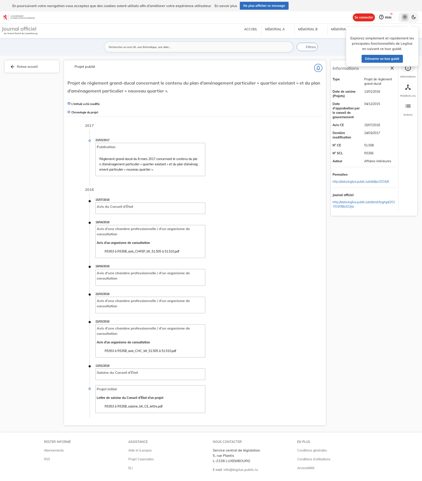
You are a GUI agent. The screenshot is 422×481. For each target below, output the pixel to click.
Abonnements (54, 450)
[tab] (408, 71)
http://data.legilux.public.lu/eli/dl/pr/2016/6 (361, 182)
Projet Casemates (141, 459)
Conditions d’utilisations (313, 459)
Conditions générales (312, 450)
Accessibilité (306, 468)
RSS (47, 459)
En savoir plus (226, 6)
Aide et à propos (140, 450)
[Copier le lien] (353, 175)
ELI (130, 468)
